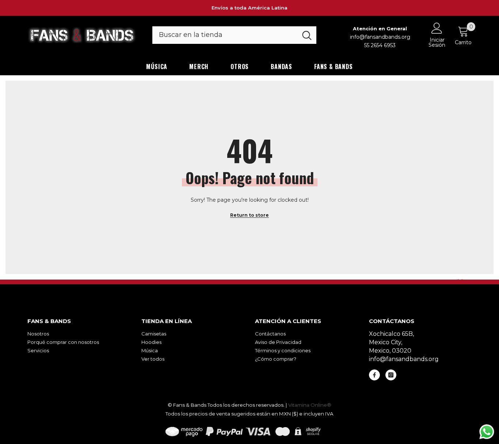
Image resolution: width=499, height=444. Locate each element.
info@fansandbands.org (380, 37)
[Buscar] (234, 35)
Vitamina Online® (309, 405)
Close (460, 281)
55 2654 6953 (380, 45)
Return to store (249, 215)
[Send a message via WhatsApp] (486, 431)
